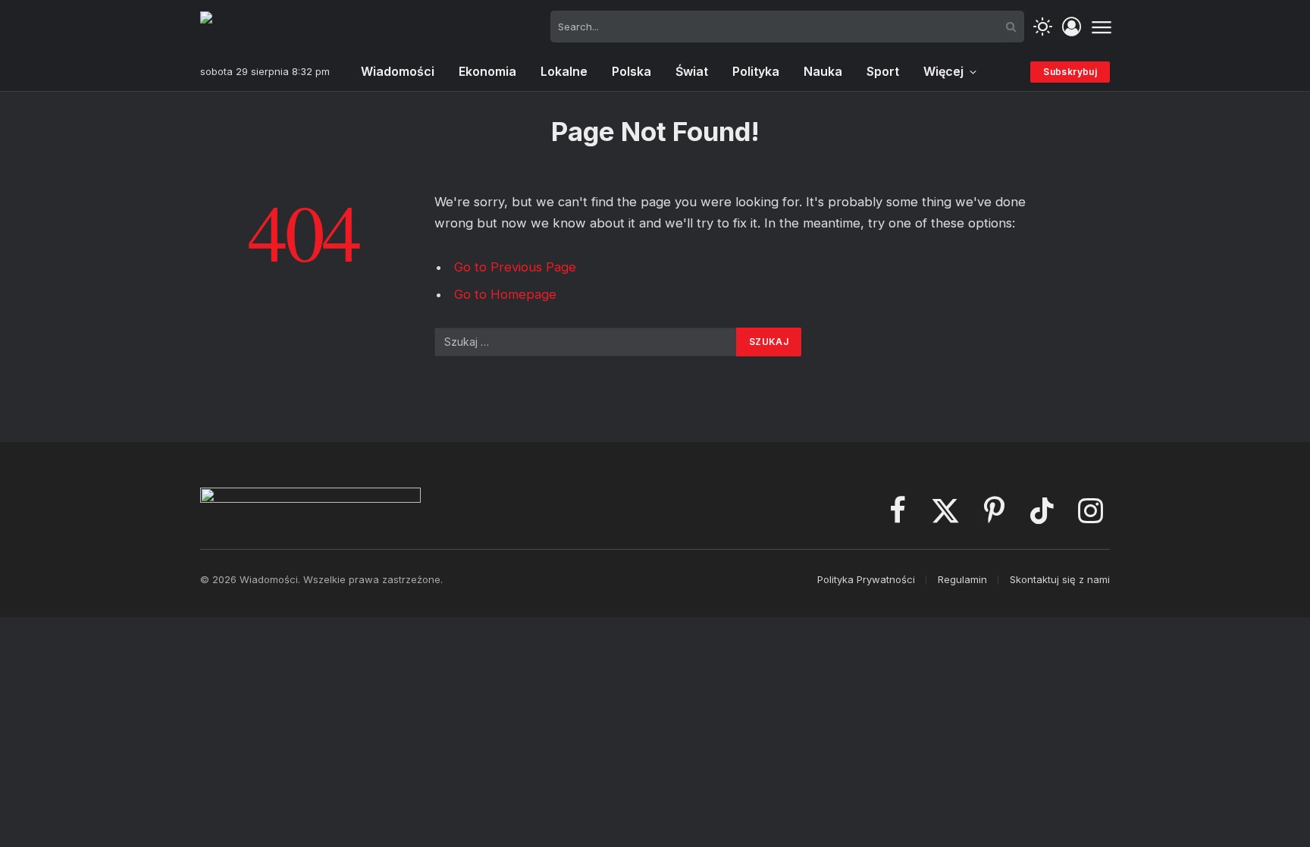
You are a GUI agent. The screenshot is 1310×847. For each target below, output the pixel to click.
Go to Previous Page (515, 266)
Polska (631, 71)
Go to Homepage (505, 294)
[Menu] (1101, 26)
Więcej (943, 71)
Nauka (823, 71)
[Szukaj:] (586, 342)
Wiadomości (397, 71)
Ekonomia (487, 71)
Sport (883, 71)
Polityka (755, 71)
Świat (691, 71)
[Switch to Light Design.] (1042, 26)
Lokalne (564, 71)
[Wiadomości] (275, 26)
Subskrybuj (1070, 71)
